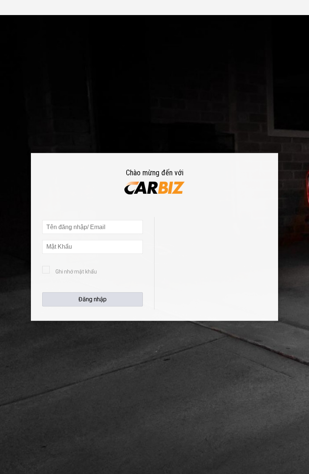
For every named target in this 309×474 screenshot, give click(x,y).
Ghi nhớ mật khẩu (76, 272)
